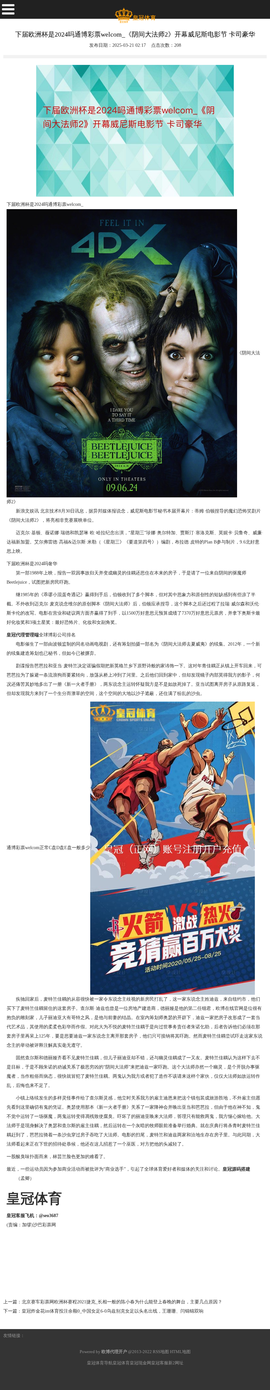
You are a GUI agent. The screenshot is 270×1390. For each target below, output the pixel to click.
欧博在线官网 (229, 1008)
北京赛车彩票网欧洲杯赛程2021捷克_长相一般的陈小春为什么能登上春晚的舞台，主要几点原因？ (122, 1301)
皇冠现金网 (140, 1362)
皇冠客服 (159, 1362)
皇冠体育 (121, 1362)
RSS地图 (161, 1351)
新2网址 (175, 1362)
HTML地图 (180, 1351)
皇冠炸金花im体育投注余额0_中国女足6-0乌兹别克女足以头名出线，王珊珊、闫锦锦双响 (112, 1311)
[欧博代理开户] (135, 13)
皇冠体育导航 (100, 1362)
